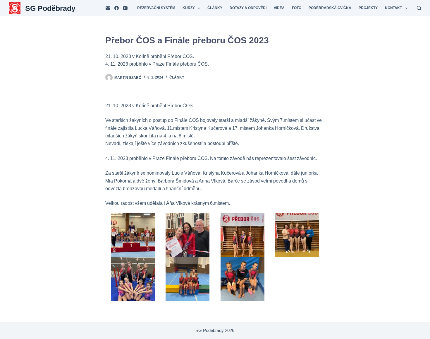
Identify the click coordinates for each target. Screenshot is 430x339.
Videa (279, 8)
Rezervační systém (156, 8)
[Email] (108, 8)
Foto (296, 8)
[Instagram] (125, 8)
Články (214, 8)
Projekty (368, 8)
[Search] (419, 8)
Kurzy (189, 8)
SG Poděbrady (50, 8)
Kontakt (393, 8)
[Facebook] (116, 8)
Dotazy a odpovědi (248, 8)
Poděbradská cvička (330, 8)
